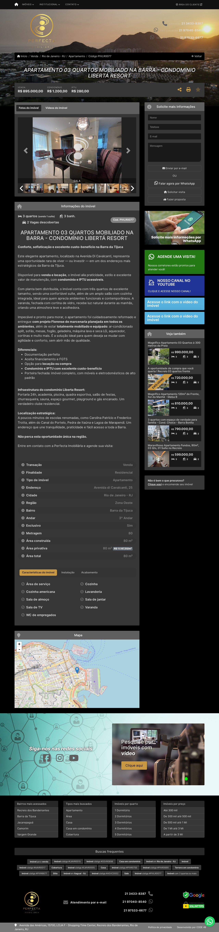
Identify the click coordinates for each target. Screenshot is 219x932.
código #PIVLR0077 (148, 873)
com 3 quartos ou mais (181, 873)
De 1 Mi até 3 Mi (174, 828)
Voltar (198, 56)
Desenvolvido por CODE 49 (191, 927)
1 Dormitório (122, 810)
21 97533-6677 (191, 37)
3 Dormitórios (123, 822)
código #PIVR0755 (124, 867)
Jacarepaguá (25, 822)
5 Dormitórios (123, 834)
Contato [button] (70, 4)
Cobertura (72, 834)
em (161, 861)
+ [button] (19, 644)
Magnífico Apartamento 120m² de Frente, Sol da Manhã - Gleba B (173, 395)
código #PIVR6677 (34, 873)
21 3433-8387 (192, 23)
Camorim (22, 828)
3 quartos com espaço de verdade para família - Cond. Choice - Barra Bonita (172, 421)
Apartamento (77, 56)
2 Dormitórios (123, 816)
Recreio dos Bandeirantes (33, 810)
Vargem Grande (26, 834)
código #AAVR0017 (32, 867)
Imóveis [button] (27, 4)
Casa (69, 822)
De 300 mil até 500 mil (177, 816)
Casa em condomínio (79, 828)
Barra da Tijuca (26, 816)
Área (69, 816)
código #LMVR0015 (67, 861)
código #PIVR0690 (156, 867)
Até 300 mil (170, 810)
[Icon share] (46, 758)
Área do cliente (189, 4)
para (39, 861)
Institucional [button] (49, 4)
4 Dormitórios (123, 828)
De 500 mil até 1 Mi (175, 822)
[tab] (28, 108)
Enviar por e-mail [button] (176, 168)
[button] (27, 151)
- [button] (19, 649)
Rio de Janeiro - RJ (53, 56)
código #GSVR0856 (100, 861)
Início (23, 56)
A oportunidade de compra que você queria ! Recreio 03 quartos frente (171, 370)
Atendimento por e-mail (88, 902)
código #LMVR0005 (81, 867)
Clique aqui (155, 484)
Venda (34, 56)
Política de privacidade (160, 927)
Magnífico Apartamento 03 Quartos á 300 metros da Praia (174, 344)
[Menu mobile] (16, 5)
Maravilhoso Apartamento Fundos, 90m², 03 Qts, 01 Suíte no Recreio (173, 447)
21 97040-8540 (191, 30)
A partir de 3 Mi (173, 834)
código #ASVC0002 (105, 873)
